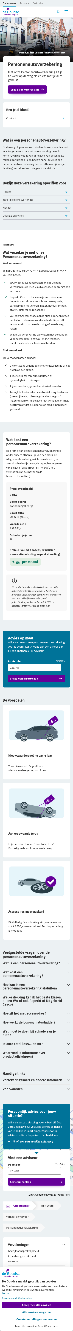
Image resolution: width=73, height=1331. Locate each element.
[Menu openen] (66, 12)
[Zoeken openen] (58, 12)
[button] (9, 3)
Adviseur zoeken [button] (20, 1182)
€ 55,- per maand (25, 562)
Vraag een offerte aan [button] (25, 89)
